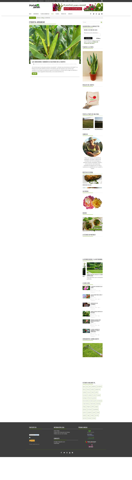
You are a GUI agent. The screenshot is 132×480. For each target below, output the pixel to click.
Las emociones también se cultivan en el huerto (48, 62)
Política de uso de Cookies (60, 433)
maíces (59, 64)
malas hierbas (86, 403)
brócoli (88, 389)
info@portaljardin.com (59, 442)
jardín (56, 64)
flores (40, 64)
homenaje (48, 64)
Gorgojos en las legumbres (94, 303)
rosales (92, 415)
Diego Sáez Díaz (95, 290)
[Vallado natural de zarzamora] (87, 122)
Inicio (30, 14)
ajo (87, 386)
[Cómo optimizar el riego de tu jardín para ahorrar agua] (90, 267)
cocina (88, 392)
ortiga (84, 406)
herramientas (86, 400)
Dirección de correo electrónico (91, 32)
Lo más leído (86, 283)
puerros (84, 412)
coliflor (96, 392)
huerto (53, 64)
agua (84, 386)
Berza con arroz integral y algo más (91, 183)
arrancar (37, 64)
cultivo (94, 395)
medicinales (92, 403)
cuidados (90, 395)
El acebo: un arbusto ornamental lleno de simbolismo (95, 330)
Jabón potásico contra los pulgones (97, 312)
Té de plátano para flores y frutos (96, 295)
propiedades (95, 409)
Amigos (65, 1)
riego (88, 415)
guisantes (94, 398)
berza (84, 389)
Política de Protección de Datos (62, 432)
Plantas (57, 14)
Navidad (98, 403)
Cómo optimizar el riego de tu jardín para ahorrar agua (90, 275)
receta (98, 412)
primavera (89, 409)
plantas (71, 64)
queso (94, 412)
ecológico (85, 398)
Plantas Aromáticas (45, 14)
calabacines (97, 389)
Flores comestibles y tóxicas (50, 1)
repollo (84, 415)
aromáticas (99, 386)
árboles (93, 418)
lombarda (100, 400)
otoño (93, 406)
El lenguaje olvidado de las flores (96, 287)
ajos (90, 386)
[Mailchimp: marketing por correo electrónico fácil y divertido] (98, 39)
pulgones (89, 412)
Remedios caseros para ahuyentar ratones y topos (96, 321)
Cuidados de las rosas (33, 1)
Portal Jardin (94, 299)
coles (93, 392)
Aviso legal (56, 430)
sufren (75, 64)
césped (98, 395)
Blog (52, 14)
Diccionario (70, 1)
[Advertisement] (91, 247)
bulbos (92, 389)
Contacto (70, 14)
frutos (44, 64)
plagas (96, 406)
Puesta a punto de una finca (91, 114)
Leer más (35, 73)
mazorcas (66, 64)
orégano (88, 406)
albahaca (94, 386)
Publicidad (56, 443)
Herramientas (41, 1)
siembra (84, 418)
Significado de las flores (77, 1)
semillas (96, 415)
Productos (63, 14)
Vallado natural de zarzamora (83, 129)
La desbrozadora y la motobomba (92, 259)
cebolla (84, 392)
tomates (89, 418)
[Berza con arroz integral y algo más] (92, 176)
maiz (63, 64)
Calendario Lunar (59, 1)
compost (85, 395)
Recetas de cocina (88, 172)
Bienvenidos (36, 14)
